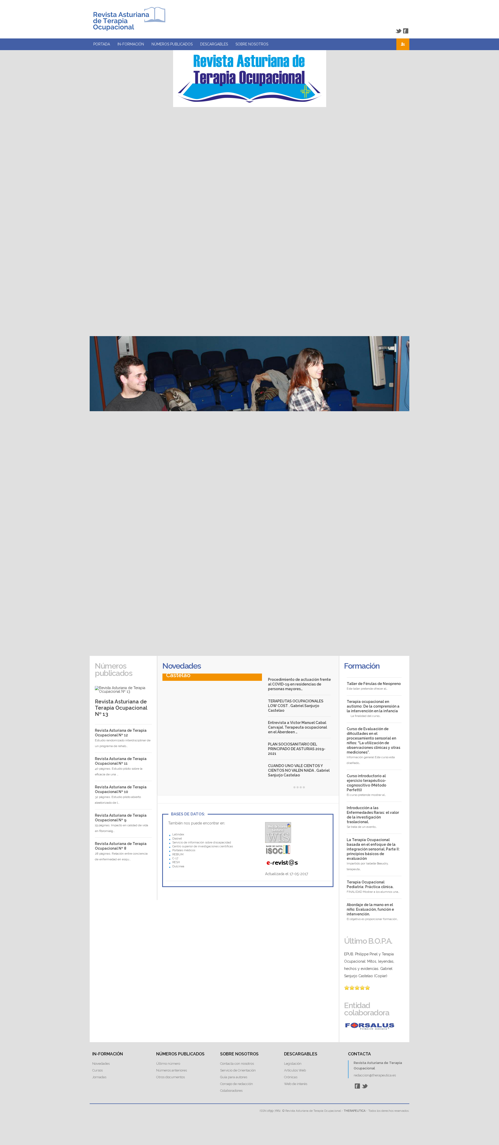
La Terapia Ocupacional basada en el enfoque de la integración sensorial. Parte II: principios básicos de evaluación (373, 849)
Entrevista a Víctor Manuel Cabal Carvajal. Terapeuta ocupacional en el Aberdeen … (297, 727)
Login (402, 44)
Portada (101, 44)
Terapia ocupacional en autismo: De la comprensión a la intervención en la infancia (373, 706)
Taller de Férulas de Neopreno (374, 684)
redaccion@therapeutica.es (375, 1075)
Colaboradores (231, 1091)
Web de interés (295, 1084)
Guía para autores (233, 1077)
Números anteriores (171, 1070)
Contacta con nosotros (237, 1064)
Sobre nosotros (251, 44)
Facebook (405, 31)
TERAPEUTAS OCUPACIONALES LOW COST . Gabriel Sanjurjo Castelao (295, 706)
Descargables (214, 44)
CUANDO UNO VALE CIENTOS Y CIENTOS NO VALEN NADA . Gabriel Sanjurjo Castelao (299, 770)
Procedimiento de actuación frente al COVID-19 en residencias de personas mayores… (299, 684)
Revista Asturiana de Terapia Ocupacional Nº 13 (121, 707)
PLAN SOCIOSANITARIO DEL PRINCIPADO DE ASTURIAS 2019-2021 (296, 749)
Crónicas (290, 1077)
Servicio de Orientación (238, 1070)
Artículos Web (295, 1070)
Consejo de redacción (236, 1084)
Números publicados (172, 44)
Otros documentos (170, 1077)
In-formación (130, 44)
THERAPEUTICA (354, 1111)
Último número (168, 1064)
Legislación (292, 1064)
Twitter (398, 31)
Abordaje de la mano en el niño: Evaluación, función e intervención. (370, 909)
